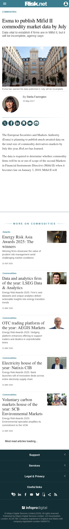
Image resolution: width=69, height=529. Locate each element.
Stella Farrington (36, 96)
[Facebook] (11, 123)
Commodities (9, 12)
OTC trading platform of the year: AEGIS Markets (23, 325)
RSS (56, 495)
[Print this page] (36, 123)
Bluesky (38, 495)
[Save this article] (23, 123)
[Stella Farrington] (10, 104)
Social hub (50, 495)
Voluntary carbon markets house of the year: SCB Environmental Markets (22, 406)
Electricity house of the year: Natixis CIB (22, 365)
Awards (6, 232)
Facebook (25, 495)
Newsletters (31, 495)
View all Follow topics (13, 495)
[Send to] (30, 123)
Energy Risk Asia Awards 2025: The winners (17, 241)
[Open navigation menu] (3, 4)
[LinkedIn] (17, 123)
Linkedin (19, 495)
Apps (44, 495)
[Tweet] (5, 123)
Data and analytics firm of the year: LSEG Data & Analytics (22, 283)
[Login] (65, 4)
